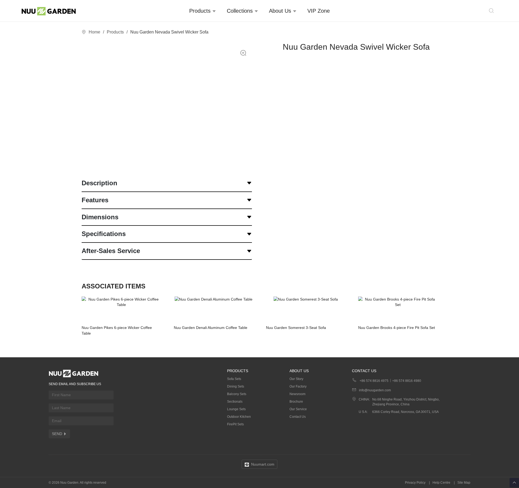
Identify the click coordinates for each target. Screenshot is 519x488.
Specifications (104, 233)
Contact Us (298, 417)
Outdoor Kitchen (239, 417)
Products (200, 11)
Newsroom (297, 394)
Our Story (296, 379)
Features (95, 200)
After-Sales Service (111, 250)
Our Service (298, 409)
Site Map (463, 482)
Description (99, 183)
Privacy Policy (415, 482)
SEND (57, 434)
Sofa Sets (234, 379)
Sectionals (234, 401)
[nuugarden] (51, 11)
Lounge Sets (236, 409)
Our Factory (298, 386)
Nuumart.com (262, 464)
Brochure (296, 401)
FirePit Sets (235, 424)
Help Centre (441, 482)
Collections (240, 11)
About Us (281, 11)
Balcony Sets (236, 394)
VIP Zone (318, 11)
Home (94, 32)
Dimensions (100, 217)
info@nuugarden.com (375, 390)
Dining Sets (235, 386)
